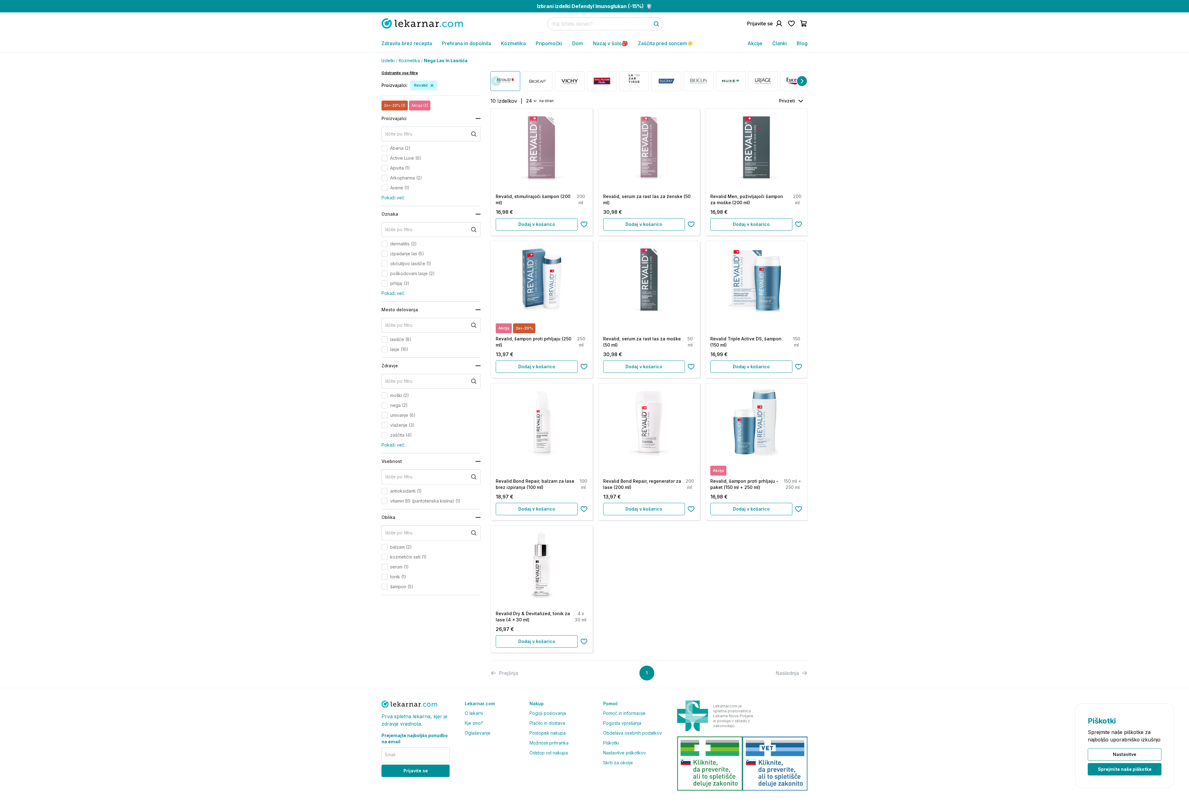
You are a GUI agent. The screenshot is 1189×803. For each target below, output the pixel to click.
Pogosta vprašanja (622, 723)
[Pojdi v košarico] (804, 23)
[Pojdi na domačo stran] (422, 23)
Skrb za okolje (618, 762)
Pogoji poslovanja (547, 713)
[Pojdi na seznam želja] (791, 23)
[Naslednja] (802, 81)
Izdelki (388, 60)
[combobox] (530, 100)
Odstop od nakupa (548, 752)
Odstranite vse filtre (399, 73)
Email (390, 754)
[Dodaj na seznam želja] (584, 224)
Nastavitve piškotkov (624, 752)
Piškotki (611, 742)
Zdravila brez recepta (406, 43)
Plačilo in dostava (547, 723)
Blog (802, 43)
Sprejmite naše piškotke (1125, 769)
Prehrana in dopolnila (466, 43)
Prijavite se (415, 770)
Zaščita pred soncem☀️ (665, 43)
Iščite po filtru (398, 133)
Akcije (754, 43)
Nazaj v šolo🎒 (610, 43)
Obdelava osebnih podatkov (632, 733)
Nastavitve (1124, 754)
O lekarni (474, 713)
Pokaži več (392, 197)
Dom (577, 43)
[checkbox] (384, 148)
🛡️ (594, 6)
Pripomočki (549, 43)
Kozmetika (513, 43)
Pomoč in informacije (624, 713)
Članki (779, 43)
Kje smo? (474, 723)
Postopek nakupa (547, 733)
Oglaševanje (477, 733)
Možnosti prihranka (548, 742)
